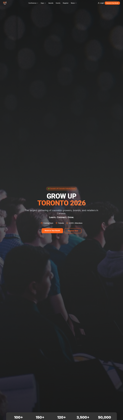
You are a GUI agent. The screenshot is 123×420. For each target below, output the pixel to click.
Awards (50, 3)
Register (65, 3)
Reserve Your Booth (112, 3)
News (73, 3)
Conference (32, 3)
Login (102, 3)
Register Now (73, 231)
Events (58, 3)
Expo (42, 3)
